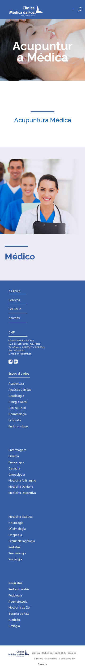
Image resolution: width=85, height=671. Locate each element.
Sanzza (42, 664)
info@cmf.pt (24, 353)
